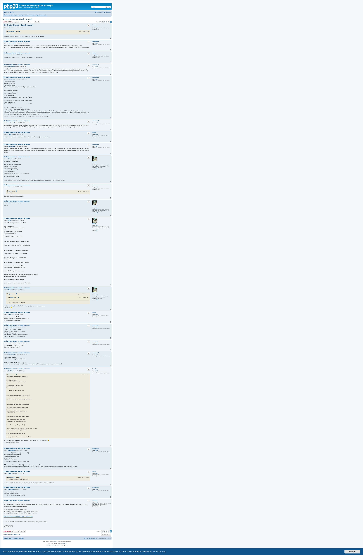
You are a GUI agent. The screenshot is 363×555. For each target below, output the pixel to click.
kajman (94, 24)
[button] (102, 22)
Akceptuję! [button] (352, 551)
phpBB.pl (64, 543)
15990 (96, 163)
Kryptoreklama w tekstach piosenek (17, 19)
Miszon (94, 161)
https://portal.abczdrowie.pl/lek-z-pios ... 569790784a (18, 516)
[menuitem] (12, 12)
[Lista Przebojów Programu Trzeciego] (11, 6)
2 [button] (106, 22)
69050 (96, 26)
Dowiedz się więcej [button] (159, 551)
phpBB (54, 541)
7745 (96, 502)
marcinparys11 (11, 31)
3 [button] (108, 22)
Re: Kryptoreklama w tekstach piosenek (18, 25)
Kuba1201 (94, 368)
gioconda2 (94, 500)
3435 (96, 370)
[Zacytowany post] (20, 31)
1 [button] (104, 22)
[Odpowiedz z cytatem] (88, 25)
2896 (96, 43)
